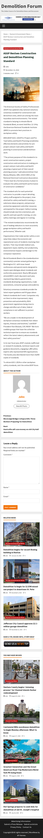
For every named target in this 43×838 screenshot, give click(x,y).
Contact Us (27, 827)
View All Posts (21, 406)
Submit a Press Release (13, 824)
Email (6, 496)
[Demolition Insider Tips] (16, 644)
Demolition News (11, 681)
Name (6, 487)
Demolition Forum (21, 6)
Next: (21, 429)
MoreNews (33, 832)
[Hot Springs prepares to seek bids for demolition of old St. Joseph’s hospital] (21, 791)
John (7, 67)
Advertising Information (21, 821)
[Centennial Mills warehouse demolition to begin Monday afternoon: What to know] (21, 712)
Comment (8, 454)
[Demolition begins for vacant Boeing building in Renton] (21, 534)
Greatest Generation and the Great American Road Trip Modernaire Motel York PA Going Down (20, 769)
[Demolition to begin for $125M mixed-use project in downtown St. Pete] (21, 571)
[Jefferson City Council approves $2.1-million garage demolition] (21, 608)
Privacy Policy (15, 827)
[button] (3, 25)
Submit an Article (31, 824)
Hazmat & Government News (13, 48)
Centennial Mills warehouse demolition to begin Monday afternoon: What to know (21, 730)
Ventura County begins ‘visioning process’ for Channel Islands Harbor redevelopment (19, 690)
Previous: (19, 419)
